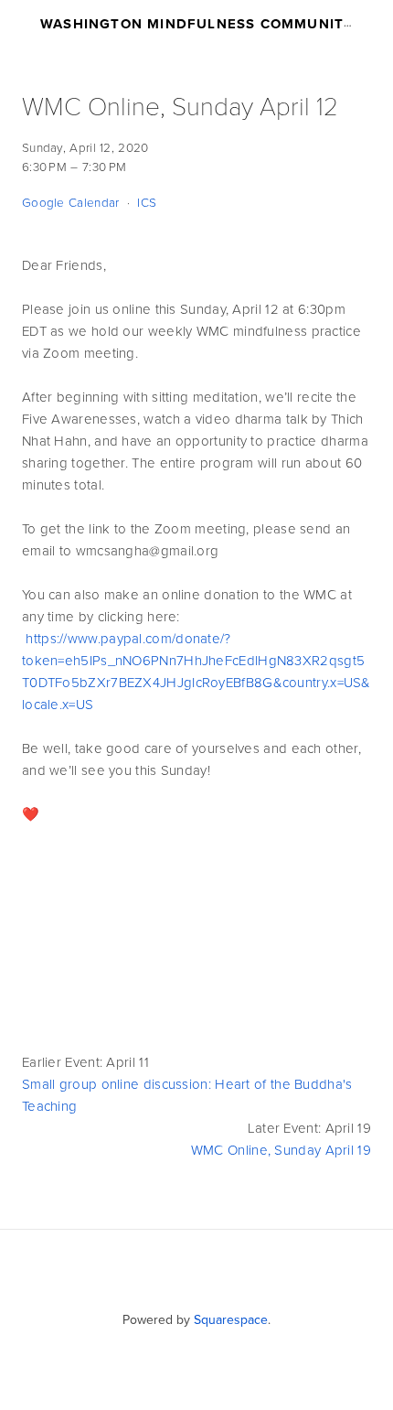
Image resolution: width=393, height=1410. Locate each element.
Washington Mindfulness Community (197, 24)
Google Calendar (71, 201)
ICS (146, 201)
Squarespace (231, 1319)
